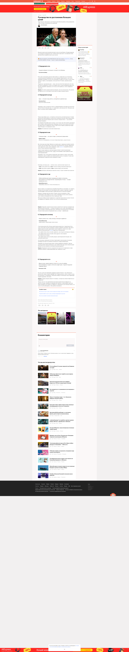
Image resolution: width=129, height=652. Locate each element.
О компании (66, 484)
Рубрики (47, 484)
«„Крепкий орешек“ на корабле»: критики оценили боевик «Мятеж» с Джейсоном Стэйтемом (84, 54)
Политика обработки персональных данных (60, 488)
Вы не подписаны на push (76, 486)
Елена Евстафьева (44, 24)
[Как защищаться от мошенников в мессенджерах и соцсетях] (56, 391)
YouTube (61, 486)
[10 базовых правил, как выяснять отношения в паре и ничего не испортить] (56, 452)
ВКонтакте (47, 486)
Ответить (45, 356)
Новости (60, 369)
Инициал (65, 486)
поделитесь (67, 58)
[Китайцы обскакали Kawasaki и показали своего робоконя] (56, 475)
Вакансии (61, 484)
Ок (64, 649)
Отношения (59, 454)
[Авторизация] (95, 1)
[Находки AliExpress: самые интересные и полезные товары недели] (56, 429)
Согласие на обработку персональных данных (73, 489)
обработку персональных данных (64, 646)
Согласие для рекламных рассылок (41, 491)
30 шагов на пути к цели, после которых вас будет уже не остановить (53, 291)
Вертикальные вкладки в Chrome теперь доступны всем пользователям (84, 73)
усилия (51, 230)
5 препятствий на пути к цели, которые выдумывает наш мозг (52, 293)
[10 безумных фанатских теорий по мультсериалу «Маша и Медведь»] (56, 375)
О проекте (43, 484)
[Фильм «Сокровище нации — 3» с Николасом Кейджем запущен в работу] (56, 398)
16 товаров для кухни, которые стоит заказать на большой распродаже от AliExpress (84, 64)
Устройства (63, 438)
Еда (61, 415)
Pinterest (56, 486)
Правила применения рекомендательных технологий (45, 489)
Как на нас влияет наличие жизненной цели (48, 295)
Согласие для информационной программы (58, 491)
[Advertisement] (56, 113)
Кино (57, 369)
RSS (69, 486)
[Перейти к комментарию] (84, 52)
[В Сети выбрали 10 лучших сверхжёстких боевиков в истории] (56, 368)
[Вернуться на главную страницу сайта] (37, 1)
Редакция (56, 484)
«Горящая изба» (57, 415)
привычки (62, 146)
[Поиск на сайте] (90, 1)
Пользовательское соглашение (45, 488)
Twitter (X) (52, 486)
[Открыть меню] (74, 350)
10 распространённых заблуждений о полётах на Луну (84, 82)
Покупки (58, 438)
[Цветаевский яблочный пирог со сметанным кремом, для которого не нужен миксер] (56, 414)
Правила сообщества (60, 489)
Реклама (52, 484)
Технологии (58, 392)
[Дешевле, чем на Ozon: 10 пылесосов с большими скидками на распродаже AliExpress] (56, 437)
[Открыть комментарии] (52, 369)
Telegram (42, 486)
